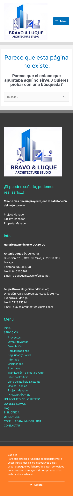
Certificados (15, 363)
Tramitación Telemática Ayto (26, 372)
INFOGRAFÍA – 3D (19, 394)
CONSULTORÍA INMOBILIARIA (22, 421)
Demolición (15, 346)
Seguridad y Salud (19, 355)
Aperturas (14, 368)
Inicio (7, 327)
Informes (13, 359)
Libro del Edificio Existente (24, 381)
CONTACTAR (12, 425)
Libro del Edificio (18, 377)
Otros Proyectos (18, 341)
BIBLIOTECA (11, 412)
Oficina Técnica (17, 385)
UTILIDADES (12, 416)
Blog (6, 408)
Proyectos (14, 337)
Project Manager (18, 390)
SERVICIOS (11, 332)
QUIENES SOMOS (15, 403)
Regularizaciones (18, 350)
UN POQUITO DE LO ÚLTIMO (22, 399)
